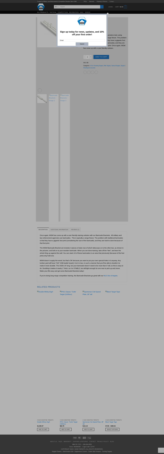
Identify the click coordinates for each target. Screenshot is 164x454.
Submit (82, 44)
